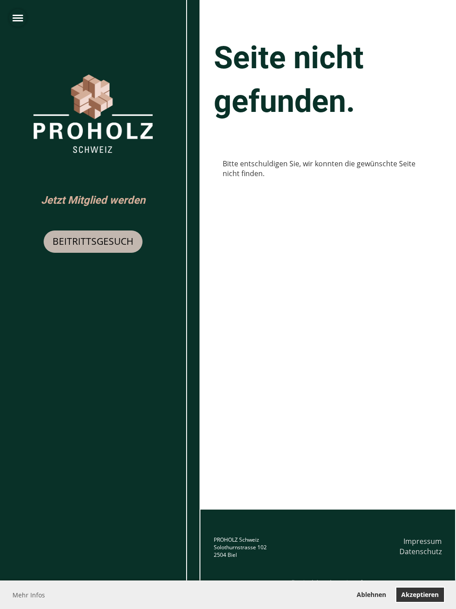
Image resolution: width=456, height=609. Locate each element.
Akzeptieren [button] (420, 594)
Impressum (422, 541)
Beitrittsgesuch (93, 241)
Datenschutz (420, 551)
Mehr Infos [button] (28, 595)
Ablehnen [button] (371, 594)
